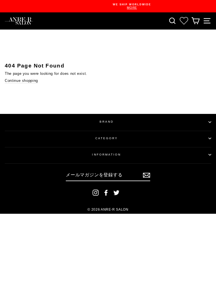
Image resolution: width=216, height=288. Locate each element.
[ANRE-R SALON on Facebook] (106, 193)
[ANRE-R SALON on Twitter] (116, 193)
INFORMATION (106, 154)
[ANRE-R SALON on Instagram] (96, 193)
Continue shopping (21, 80)
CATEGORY (106, 138)
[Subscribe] (146, 175)
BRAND (107, 121)
